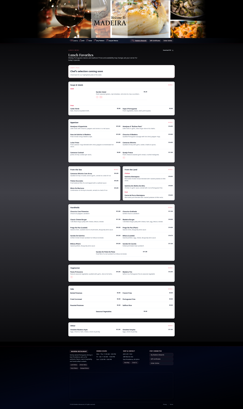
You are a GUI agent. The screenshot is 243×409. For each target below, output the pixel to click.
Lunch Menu (74, 365)
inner (89, 41)
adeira (74, 41)
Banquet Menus (84, 368)
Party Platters (74, 368)
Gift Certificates (155, 41)
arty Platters (99, 41)
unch (81, 41)
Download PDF (167, 50)
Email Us (134, 362)
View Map (126, 362)
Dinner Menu (83, 365)
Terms (171, 404)
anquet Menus (112, 41)
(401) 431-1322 (127, 354)
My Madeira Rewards (157, 355)
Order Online (168, 41)
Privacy (165, 404)
